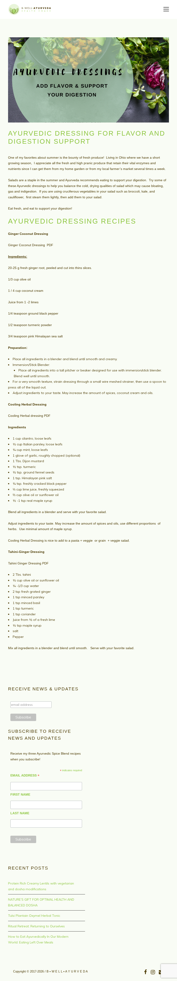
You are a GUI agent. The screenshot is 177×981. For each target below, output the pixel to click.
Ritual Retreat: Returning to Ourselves (36, 926)
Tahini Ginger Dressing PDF (28, 563)
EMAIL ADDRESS (24, 775)
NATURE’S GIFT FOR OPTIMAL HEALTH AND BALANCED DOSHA (41, 902)
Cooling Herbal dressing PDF (29, 416)
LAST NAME (19, 813)
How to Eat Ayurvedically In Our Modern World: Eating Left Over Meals (38, 939)
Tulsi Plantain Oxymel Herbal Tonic (34, 916)
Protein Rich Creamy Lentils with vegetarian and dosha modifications (41, 886)
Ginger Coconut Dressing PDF (30, 245)
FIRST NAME (20, 794)
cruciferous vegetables (79, 191)
